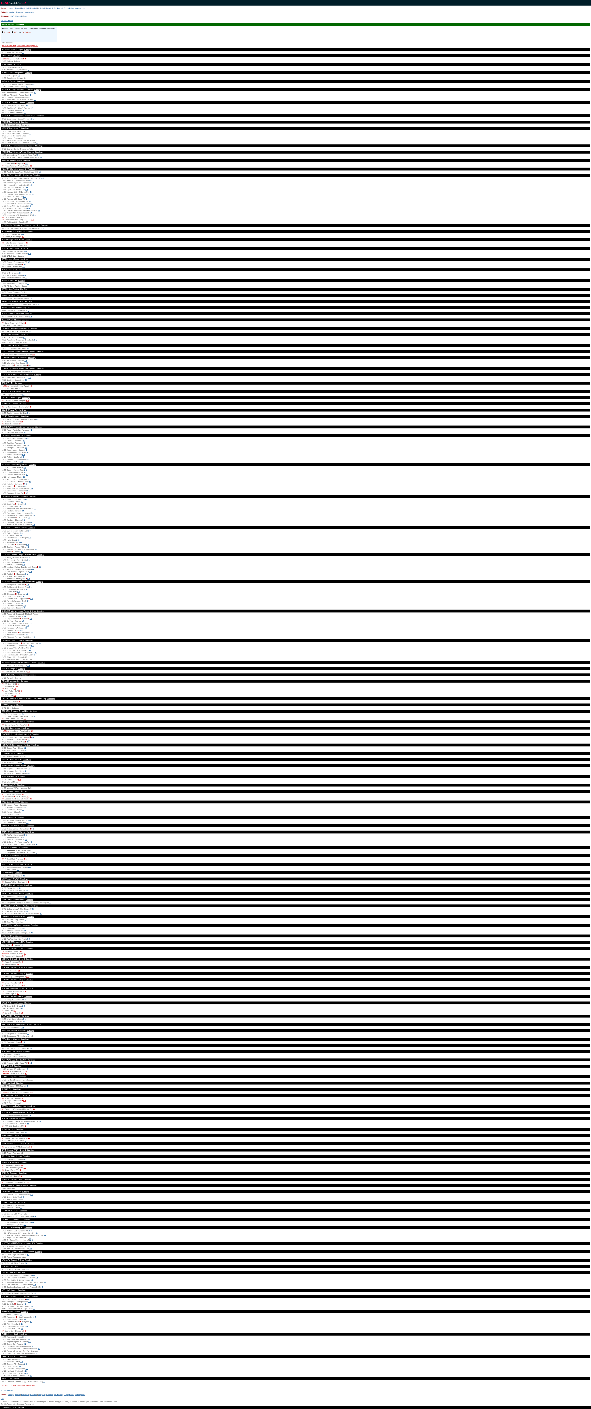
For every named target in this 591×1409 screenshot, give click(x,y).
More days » (29, 12)
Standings (27, 50)
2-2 (27, 475)
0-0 (31, 185)
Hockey (11, 8)
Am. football (58, 8)
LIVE (12, 16)
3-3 (40, 567)
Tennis (17, 8)
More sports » (80, 8)
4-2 (25, 251)
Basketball (25, 8)
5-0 (33, 183)
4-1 (31, 430)
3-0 (27, 106)
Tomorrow (20, 12)
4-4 (30, 650)
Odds (25, 16)
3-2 (23, 267)
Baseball (49, 8)
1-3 (19, 76)
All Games (5, 16)
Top (2, 1399)
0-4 (21, 533)
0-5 (24, 928)
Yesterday (11, 12)
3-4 (21, 535)
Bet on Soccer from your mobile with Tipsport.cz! (20, 46)
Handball (33, 8)
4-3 (30, 331)
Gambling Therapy (24, 1404)
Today (3, 12)
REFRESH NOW (7, 21)
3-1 (29, 95)
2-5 (40, 1121)
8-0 (26, 897)
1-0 (41, 157)
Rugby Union (69, 8)
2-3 (33, 194)
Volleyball (41, 8)
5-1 (24, 338)
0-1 (33, 84)
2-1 (32, 119)
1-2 (30, 180)
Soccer (3, 8)
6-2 (21, 1315)
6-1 (27, 911)
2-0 (27, 199)
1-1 (32, 108)
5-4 (31, 648)
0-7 (42, 178)
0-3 (24, 59)
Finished (18, 16)
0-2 (23, 455)
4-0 (26, 190)
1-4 (34, 515)
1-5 (33, 354)
